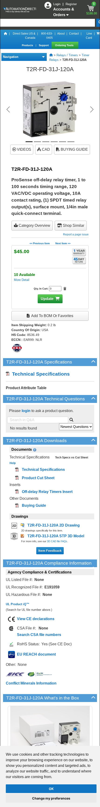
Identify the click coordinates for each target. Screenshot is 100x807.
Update (47, 299)
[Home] (5, 35)
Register (71, 4)
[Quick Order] (98, 35)
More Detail (21, 280)
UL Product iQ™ (17, 604)
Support (44, 45)
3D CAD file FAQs (57, 541)
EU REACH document (36, 654)
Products (28, 45)
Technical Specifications (39, 374)
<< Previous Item (40, 243)
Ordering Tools (64, 45)
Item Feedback (50, 550)
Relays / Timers (67, 55)
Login (57, 4)
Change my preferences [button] (51, 798)
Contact (74, 33)
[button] (8, 109)
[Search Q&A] (71, 419)
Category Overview (34, 225)
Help (13, 463)
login (26, 411)
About (61, 33)
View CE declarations (35, 619)
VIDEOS (23, 149)
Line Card (89, 35)
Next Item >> (62, 243)
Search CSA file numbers (39, 635)
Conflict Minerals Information (31, 683)
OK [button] (51, 789)
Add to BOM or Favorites (51, 316)
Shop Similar (73, 225)
